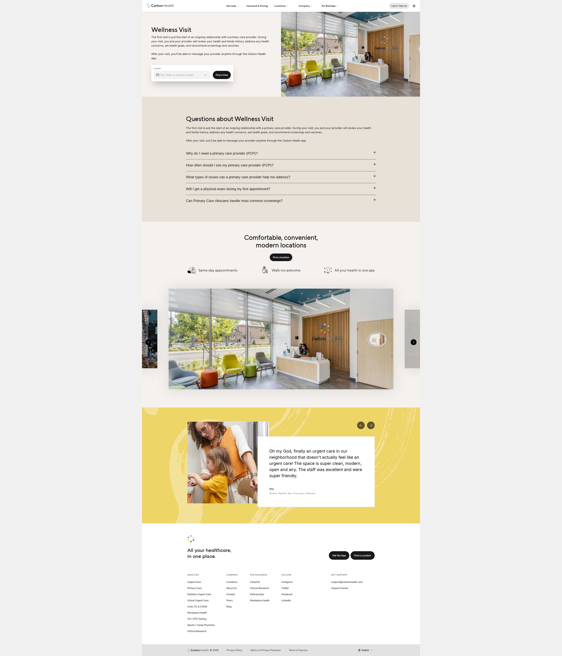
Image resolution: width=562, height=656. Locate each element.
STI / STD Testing (196, 618)
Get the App (339, 555)
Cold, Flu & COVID (197, 606)
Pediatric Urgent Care (199, 594)
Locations (279, 6)
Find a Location (362, 555)
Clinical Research (197, 631)
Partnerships (257, 594)
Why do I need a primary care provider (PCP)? (222, 153)
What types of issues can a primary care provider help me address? (238, 177)
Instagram (287, 581)
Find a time (222, 74)
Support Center (339, 588)
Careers (230, 594)
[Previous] (148, 342)
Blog (229, 606)
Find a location (281, 257)
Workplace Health (197, 612)
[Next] (414, 342)
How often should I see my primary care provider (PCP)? (229, 165)
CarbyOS (255, 581)
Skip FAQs (281, 112)
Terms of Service (298, 650)
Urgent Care (194, 581)
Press (229, 600)
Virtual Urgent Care (198, 600)
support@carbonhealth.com (347, 581)
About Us (231, 588)
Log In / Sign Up (399, 6)
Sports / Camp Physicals (201, 625)
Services (231, 6)
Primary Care (194, 588)
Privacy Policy (234, 650)
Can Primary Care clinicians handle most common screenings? (234, 201)
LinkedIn (286, 600)
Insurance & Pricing (257, 5)
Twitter (285, 588)
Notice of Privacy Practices (266, 650)
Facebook (286, 594)
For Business (328, 6)
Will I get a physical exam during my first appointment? (228, 189)
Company (304, 6)
